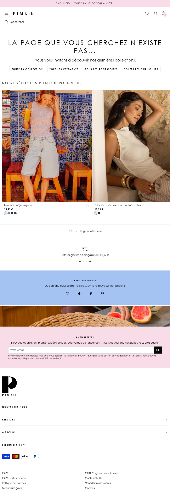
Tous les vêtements (64, 69)
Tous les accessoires (101, 69)
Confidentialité (93, 478)
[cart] (87, 206)
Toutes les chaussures (141, 69)
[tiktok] (79, 294)
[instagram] (67, 294)
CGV (5, 473)
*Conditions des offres (98, 483)
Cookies (90, 488)
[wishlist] (147, 13)
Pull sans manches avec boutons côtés (118, 205)
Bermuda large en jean (18, 205)
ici (61, 358)
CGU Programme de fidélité (101, 473)
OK (158, 349)
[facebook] (90, 294)
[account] (155, 13)
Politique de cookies (14, 483)
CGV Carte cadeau (14, 478)
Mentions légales (12, 488)
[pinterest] (102, 294)
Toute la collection (27, 69)
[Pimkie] (23, 13)
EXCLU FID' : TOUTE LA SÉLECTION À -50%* (85, 3)
